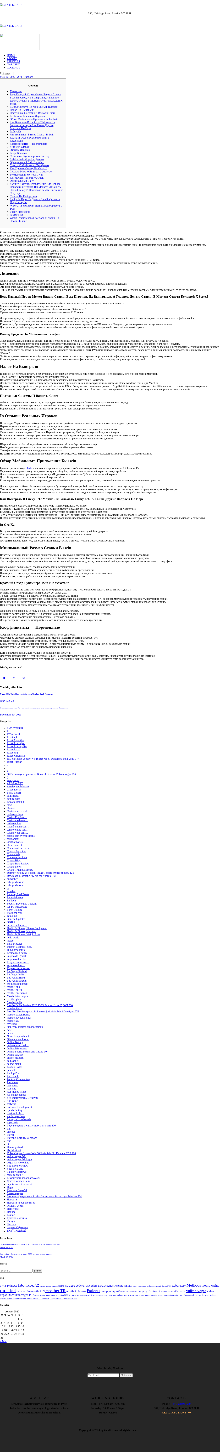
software (11, 1103)
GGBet (11, 922)
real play (11, 1088)
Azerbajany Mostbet (18, 786)
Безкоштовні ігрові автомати (23, 1177)
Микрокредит (15, 1193)
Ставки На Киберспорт (23, 196)
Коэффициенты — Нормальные (28, 143)
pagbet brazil (14, 1063)
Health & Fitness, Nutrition (21, 931)
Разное (11, 1214)
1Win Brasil (13, 734)
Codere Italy (13, 854)
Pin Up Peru (13, 1073)
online (83, 1291)
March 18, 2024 (6, 1247)
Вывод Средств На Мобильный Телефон (34, 106)
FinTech (11, 900)
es (8, 888)
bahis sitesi (13, 795)
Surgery (142, 1291)
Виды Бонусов (18, 153)
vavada (170, 1291)
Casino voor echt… (17, 832)
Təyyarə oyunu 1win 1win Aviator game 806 (31, 1125)
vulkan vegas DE (16, 1156)
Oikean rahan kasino (18, 1039)
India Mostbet (14, 943)
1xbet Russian (14, 761)
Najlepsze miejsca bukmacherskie (25, 1026)
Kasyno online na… (18, 962)
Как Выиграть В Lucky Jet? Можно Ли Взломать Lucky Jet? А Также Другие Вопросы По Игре (32, 125)
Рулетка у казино (17, 1218)
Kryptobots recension (18, 968)
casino (61, 1286)
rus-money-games (16, 1094)
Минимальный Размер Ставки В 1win (32, 134)
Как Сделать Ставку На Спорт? (28, 168)
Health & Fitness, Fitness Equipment (27, 928)
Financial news (15, 897)
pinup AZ (114, 1291)
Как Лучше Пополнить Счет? (27, 177)
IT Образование (16, 949)
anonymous (13, 780)
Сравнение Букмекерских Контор (29, 156)
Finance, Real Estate (18, 894)
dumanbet (12, 878)
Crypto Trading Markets (20, 869)
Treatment (154, 1291)
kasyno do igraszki (17, 956)
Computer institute (17, 857)
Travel (10, 1134)
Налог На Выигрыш (22, 109)
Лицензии (16, 91)
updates (164, 1291)
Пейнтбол (13, 1208)
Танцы (11, 1221)
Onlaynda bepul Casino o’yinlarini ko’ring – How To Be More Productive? (30, 1244)
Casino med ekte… (17, 820)
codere (70, 1285)
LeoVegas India (15, 974)
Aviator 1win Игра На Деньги (27, 159)
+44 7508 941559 (181, 1403)
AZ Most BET (15, 783)
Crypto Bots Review (18, 863)
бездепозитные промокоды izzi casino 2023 (50, 1295)
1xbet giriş (12, 752)
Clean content (14, 845)
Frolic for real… (15, 912)
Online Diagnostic (17, 1048)
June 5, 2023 (7, 700)
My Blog (12, 1023)
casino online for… (17, 829)
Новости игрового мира (21, 1202)
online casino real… (18, 1045)
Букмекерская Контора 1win (26, 174)
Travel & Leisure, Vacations (22, 1137)
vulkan (182, 1291)
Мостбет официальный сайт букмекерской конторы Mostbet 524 (44, 1196)
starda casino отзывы (128, 1291)
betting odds (13, 798)
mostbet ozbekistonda (18, 1014)
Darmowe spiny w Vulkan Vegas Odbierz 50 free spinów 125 (40, 872)
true (9, 1140)
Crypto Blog (13, 860)
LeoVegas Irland (16, 977)
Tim (9, 1128)
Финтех (11, 1224)
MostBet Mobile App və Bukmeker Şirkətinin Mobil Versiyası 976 (43, 1011)
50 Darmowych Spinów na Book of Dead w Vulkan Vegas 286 (41, 774)
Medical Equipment (17, 983)
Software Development (19, 1107)
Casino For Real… (17, 817)
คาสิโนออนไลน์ (16, 1231)
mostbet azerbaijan (17, 993)
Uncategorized (15, 1147)
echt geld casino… (17, 885)
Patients (93, 1290)
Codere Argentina (16, 851)
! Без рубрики (15, 727)
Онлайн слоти (15, 1205)
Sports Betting (14, 1110)
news (10, 1033)
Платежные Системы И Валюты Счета (32, 112)
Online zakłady (15, 1054)
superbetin (12, 1122)
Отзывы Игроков (20, 149)
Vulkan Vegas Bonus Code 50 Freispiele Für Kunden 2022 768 (41, 1153)
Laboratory (179, 1285)
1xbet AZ (32, 1285)
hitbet (10, 940)
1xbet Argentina (15, 740)
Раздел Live (16, 214)
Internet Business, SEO (19, 946)
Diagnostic (110, 1285)
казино (127, 1295)
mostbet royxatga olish (19, 1017)
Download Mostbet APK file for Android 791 (31, 875)
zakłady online (15, 1174)
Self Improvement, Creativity (22, 1097)
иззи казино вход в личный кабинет (109, 1295)
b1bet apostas (14, 789)
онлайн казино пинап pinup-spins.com (166, 1295)
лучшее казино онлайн (141, 1295)
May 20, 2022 (7, 76)
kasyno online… (16, 965)
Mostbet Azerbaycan (18, 996)
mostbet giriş (14, 999)
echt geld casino (15, 882)
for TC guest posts (17, 906)
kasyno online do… (17, 959)
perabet (11, 1070)
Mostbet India (14, 1002)
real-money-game (16, 1091)
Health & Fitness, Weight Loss (23, 934)
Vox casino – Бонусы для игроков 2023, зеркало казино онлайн (26, 1254)
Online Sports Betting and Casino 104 (27, 1051)
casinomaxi (13, 838)
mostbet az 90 (14, 989)
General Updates (16, 919)
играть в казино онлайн (81, 1295)
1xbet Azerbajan (16, 743)
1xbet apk (12, 737)
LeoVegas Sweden (17, 980)
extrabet (11, 891)
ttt (8, 1144)
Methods (193, 1285)
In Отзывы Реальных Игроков (27, 116)
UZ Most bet (14, 1150)
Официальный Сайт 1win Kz (27, 162)
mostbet (8, 1290)
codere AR (82, 1285)
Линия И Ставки (20, 146)
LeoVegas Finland (17, 971)
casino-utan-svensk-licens (21, 835)
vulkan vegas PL (22, 1295)
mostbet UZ (73, 1291)
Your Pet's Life (15, 1168)
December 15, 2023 (10, 714)
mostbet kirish (14, 1008)
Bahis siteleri (14, 792)
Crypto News (14, 866)
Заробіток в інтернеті (19, 1184)
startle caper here (16, 1116)
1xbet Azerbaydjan (17, 746)
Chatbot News (15, 841)
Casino (10, 808)
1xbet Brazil (13, 749)
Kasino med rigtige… (18, 952)
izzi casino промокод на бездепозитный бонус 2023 (150, 1286)
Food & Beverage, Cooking (22, 903)
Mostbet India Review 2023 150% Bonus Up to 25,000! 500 (40, 1005)
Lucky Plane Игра (20, 211)
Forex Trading (14, 909)
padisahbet (12, 1060)
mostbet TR (55, 1290)
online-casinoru (15, 1057)
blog (9, 804)
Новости (12, 1199)
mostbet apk (13, 986)
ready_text (12, 1085)
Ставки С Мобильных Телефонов (29, 165)
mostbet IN (38, 1291)
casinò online (14, 823)
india (126, 1286)
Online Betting (15, 1042)
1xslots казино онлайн (49, 1286)
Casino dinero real (17, 811)
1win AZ (12, 1285)
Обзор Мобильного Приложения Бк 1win (34, 119)
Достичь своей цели (18, 1181)
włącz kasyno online (18, 1162)
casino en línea (15, 814)
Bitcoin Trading (15, 801)
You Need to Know (17, 1165)
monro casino (210, 1285)
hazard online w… (17, 925)
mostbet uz (13, 1020)
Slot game (12, 1100)
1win (29, 468)
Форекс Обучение (17, 1227)
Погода (11, 1211)
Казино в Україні (17, 1190)
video (176, 1291)
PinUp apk (13, 1076)
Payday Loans (14, 1066)
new (9, 1030)
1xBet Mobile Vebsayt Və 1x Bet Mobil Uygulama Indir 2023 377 (43, 758)
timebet (11, 1131)
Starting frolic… (15, 1113)
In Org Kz (15, 131)
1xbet (21, 1285)
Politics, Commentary (18, 1079)
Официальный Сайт (22, 180)
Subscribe (126, 1375)
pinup (104, 1291)
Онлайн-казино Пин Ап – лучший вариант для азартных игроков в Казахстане (34, 708)
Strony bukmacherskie (19, 1119)
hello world (13, 937)
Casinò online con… (18, 826)
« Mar (3, 1341)
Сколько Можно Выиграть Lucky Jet (31, 171)
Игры (10, 1187)
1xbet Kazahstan (16, 755)
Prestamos (12, 1082)
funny (120, 1286)
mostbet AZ (24, 1291)
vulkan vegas (196, 1291)
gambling (12, 915)
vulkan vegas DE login (19, 1159)
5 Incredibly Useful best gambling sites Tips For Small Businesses (26, 694)
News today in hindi (18, 1036)
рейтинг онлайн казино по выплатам (34, 1298)
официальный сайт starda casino (196, 1295)
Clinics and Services (18, 848)
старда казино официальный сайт (63, 1298)
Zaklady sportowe (16, 1171)
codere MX (96, 1285)
